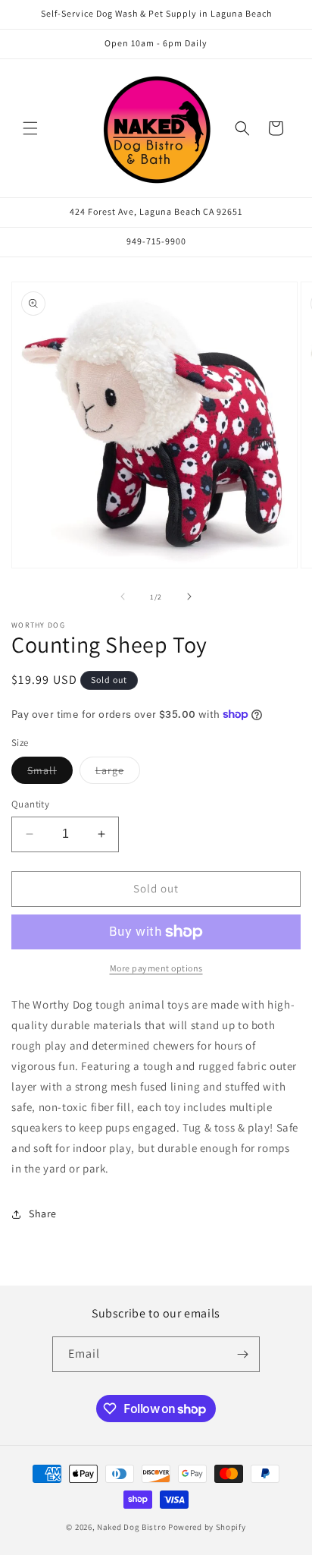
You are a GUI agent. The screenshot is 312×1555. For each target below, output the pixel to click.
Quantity (30, 804)
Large (117, 773)
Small (50, 773)
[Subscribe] (242, 1354)
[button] (30, 128)
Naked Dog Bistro (131, 1527)
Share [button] (43, 1213)
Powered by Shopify (207, 1527)
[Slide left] (122, 596)
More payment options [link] (156, 968)
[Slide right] (189, 596)
